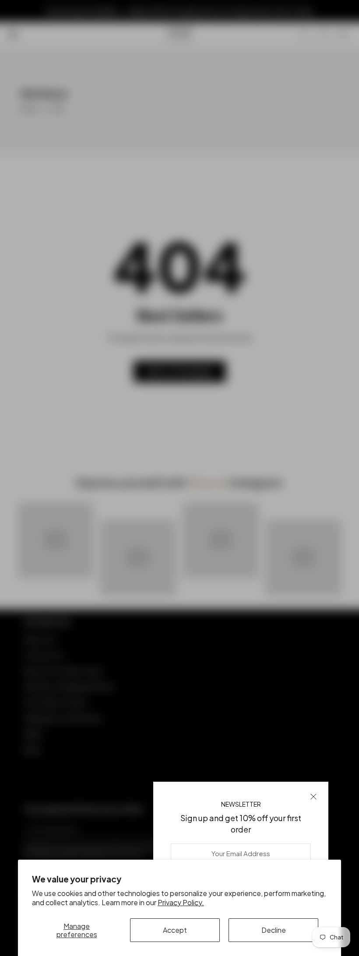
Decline (273, 930)
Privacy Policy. (181, 902)
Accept (175, 930)
